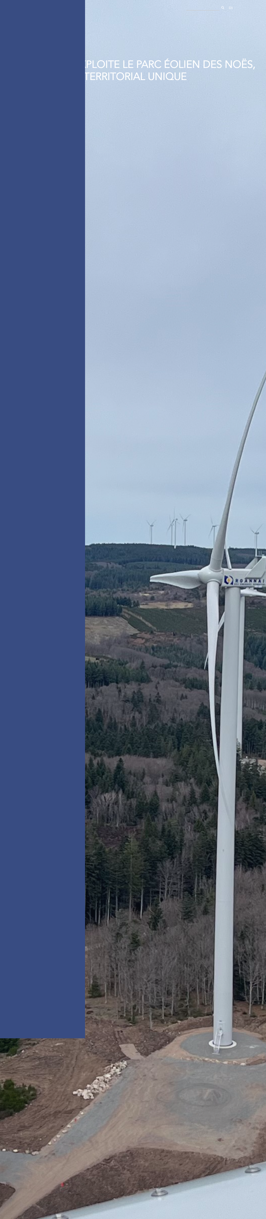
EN (231, 8)
